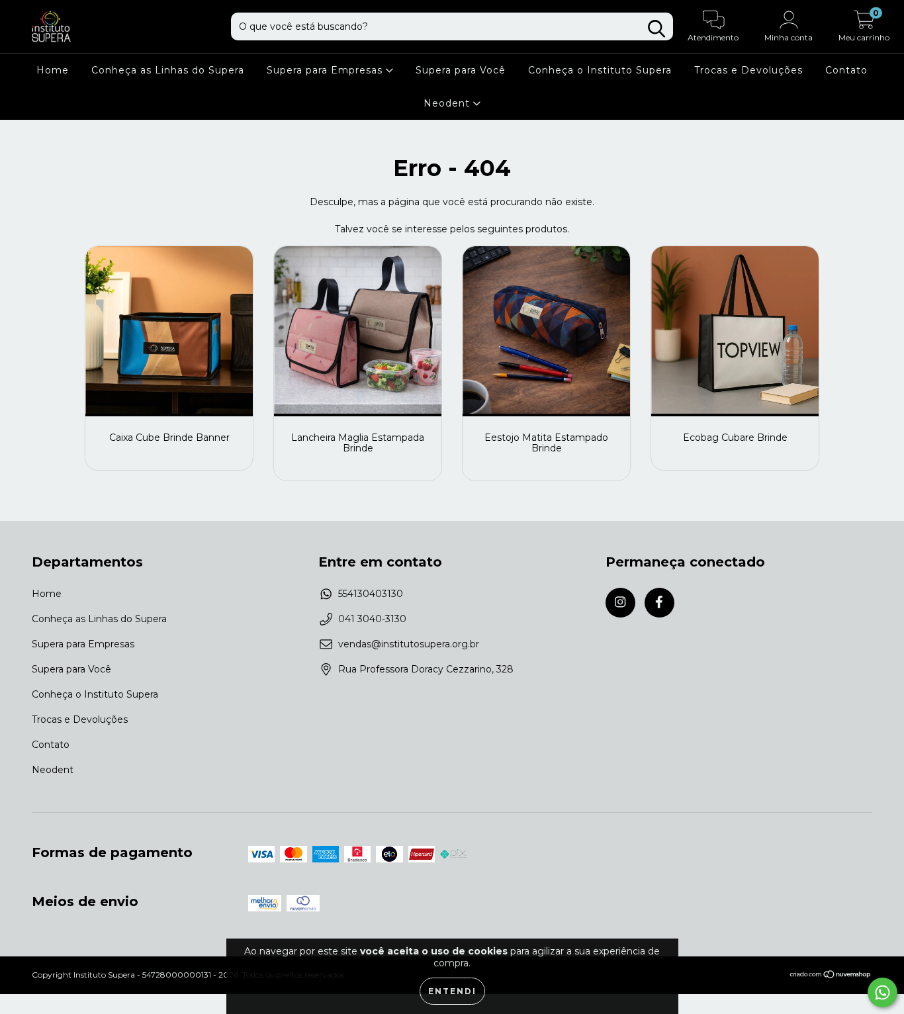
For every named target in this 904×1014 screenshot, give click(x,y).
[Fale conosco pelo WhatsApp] (882, 992)
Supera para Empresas (326, 70)
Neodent (448, 103)
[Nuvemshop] (831, 976)
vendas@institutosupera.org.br (408, 644)
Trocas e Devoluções (748, 70)
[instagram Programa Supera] (620, 603)
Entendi (452, 991)
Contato (846, 70)
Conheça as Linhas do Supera (167, 70)
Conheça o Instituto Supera (600, 70)
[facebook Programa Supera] (659, 603)
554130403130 (370, 594)
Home (52, 70)
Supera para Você (461, 70)
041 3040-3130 (372, 619)
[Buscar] (656, 28)
